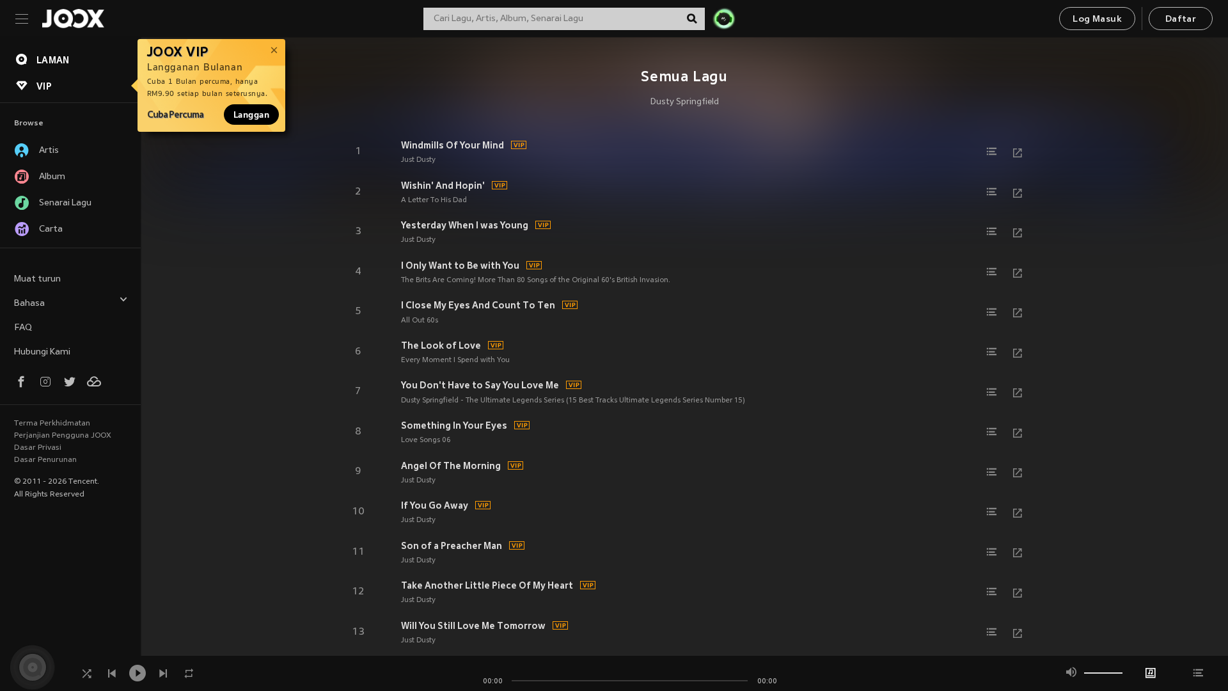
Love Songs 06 (425, 440)
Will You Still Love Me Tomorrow (473, 626)
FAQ (23, 328)
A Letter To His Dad (434, 200)
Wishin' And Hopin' (443, 185)
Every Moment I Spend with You (455, 360)
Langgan (251, 114)
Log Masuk (1097, 19)
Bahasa (29, 303)
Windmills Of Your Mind (452, 145)
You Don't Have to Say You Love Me (480, 385)
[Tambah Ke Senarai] (992, 151)
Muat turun (37, 279)
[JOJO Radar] (724, 18)
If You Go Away (434, 505)
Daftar (1180, 19)
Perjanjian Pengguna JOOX (62, 435)
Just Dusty (418, 160)
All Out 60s (419, 320)
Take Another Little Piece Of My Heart (487, 585)
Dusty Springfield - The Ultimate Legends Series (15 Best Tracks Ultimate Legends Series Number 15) (573, 400)
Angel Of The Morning (451, 466)
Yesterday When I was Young (464, 225)
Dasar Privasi (37, 447)
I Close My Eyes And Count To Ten (478, 305)
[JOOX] (73, 18)
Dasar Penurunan (45, 460)
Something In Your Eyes (454, 425)
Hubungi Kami (42, 352)
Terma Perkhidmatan (52, 423)
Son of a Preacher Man (451, 546)
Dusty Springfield (684, 102)
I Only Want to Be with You (460, 265)
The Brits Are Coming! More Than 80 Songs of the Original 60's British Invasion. (535, 280)
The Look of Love (441, 345)
